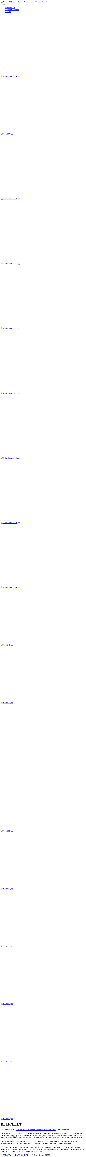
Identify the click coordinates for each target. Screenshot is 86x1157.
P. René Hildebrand (12, 10)
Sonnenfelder (10, 8)
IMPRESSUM (6, 1155)
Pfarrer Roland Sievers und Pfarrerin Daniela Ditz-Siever (36, 1130)
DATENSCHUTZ (21, 1155)
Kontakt (8, 12)
